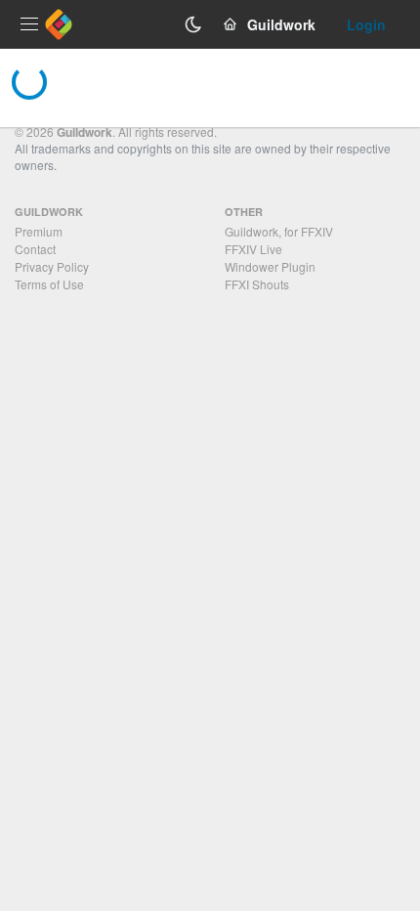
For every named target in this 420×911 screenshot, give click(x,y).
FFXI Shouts (257, 284)
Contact (35, 248)
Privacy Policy (52, 266)
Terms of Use (49, 284)
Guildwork (84, 132)
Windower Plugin (270, 266)
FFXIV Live (253, 248)
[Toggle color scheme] (193, 24)
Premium (39, 231)
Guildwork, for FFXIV (279, 231)
